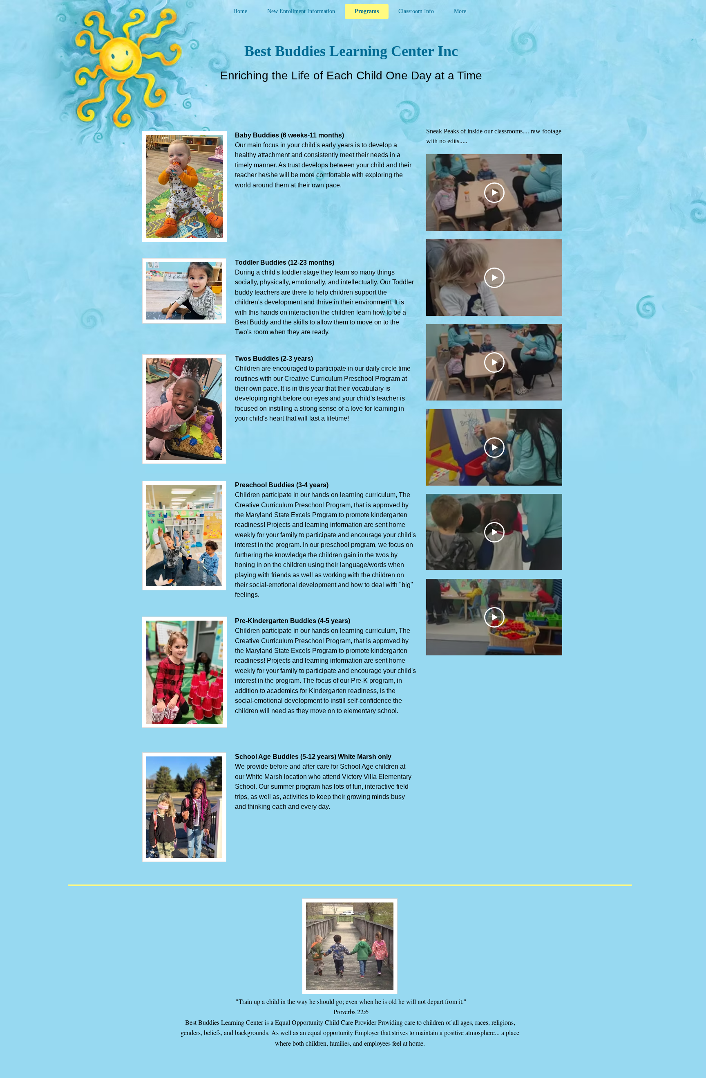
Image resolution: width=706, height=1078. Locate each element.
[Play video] (494, 192)
